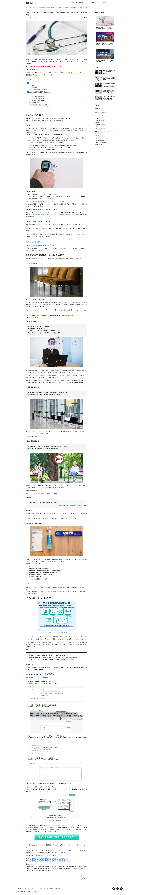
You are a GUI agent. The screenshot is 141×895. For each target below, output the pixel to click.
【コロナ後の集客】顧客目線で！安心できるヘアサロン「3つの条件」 (48, 859)
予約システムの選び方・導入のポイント (105, 139)
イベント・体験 (99, 115)
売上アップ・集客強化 (101, 142)
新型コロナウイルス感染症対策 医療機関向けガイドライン (41, 245)
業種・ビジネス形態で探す (101, 113)
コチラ (55, 377)
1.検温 (31, 85)
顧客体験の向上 (99, 144)
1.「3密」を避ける (34, 94)
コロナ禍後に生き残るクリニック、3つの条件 (39, 91)
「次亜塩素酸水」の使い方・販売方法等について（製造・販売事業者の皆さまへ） (53, 214)
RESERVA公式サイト (59, 820)
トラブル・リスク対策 (101, 137)
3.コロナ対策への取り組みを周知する (39, 104)
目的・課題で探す (99, 133)
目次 (28, 79)
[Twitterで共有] (86, 17)
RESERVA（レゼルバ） (32, 825)
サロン (97, 118)
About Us (57, 888)
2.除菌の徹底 (33, 87)
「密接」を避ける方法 (37, 96)
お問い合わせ (50, 888)
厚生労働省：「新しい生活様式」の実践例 (70, 505)
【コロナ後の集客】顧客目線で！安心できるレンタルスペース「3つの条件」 (50, 861)
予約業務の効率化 (100, 140)
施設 (97, 126)
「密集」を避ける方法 (37, 100)
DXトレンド (71, 2)
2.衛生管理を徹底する (35, 102)
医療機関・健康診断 (100, 124)
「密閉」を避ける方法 (37, 98)
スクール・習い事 (100, 120)
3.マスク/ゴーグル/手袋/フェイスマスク (39, 89)
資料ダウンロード (41, 888)
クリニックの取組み (33, 83)
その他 (97, 122)
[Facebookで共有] (84, 17)
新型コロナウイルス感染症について (35, 149)
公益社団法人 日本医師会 (32, 242)
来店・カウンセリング (101, 128)
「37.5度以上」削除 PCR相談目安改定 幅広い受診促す (40, 142)
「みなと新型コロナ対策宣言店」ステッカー (58, 632)
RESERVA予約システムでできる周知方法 (39, 107)
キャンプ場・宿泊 (100, 117)
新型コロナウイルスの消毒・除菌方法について (44, 212)
